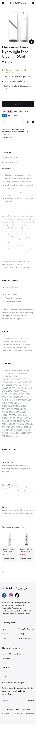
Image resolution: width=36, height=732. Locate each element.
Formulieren (6, 658)
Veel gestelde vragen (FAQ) (12, 654)
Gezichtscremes (7, 132)
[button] (3, 572)
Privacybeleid (26, 709)
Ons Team (5, 667)
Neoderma (9, 138)
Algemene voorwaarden (12, 709)
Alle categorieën (18, 130)
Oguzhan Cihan (29, 713)
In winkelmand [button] (8, 558)
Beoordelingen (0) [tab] (9, 162)
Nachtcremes (6, 134)
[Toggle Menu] (3, 3)
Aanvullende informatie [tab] (11, 157)
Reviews (5, 663)
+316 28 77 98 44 (27, 634)
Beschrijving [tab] (7, 152)
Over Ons (5, 672)
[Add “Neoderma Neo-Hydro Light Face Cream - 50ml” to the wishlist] (31, 41)
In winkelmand (18, 104)
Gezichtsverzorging (21, 132)
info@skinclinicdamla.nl (26, 639)
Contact (4, 676)
